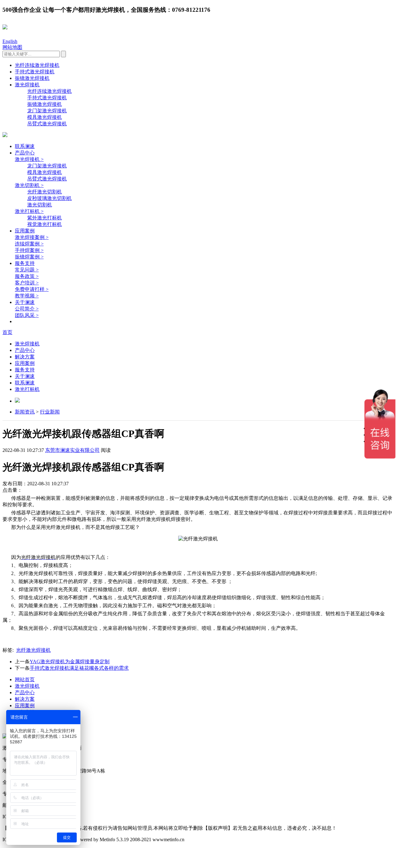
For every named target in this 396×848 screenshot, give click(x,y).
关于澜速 (25, 302)
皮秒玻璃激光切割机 (49, 198)
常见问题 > (27, 269)
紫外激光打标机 (44, 217)
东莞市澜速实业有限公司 (72, 450)
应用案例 (25, 230)
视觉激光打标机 (44, 224)
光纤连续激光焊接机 (37, 65)
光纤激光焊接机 (33, 650)
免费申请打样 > (32, 289)
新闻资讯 (25, 411)
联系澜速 (25, 146)
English (9, 41)
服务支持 (25, 263)
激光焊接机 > (29, 159)
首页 (7, 332)
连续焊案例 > (29, 243)
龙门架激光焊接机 (47, 110)
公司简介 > (27, 308)
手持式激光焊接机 (34, 71)
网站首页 (25, 679)
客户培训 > (27, 282)
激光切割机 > (29, 185)
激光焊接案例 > (32, 237)
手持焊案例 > (29, 250)
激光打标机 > (29, 211)
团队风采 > (27, 315)
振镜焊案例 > (29, 256)
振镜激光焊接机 (32, 78)
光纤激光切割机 (44, 191)
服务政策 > (27, 276)
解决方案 (25, 356)
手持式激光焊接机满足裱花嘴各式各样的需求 (79, 668)
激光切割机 (39, 204)
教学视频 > (27, 295)
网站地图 (12, 47)
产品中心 (25, 152)
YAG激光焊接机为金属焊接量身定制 (70, 661)
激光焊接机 (27, 84)
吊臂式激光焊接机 (47, 123)
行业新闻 (50, 411)
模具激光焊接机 (44, 117)
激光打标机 (27, 389)
